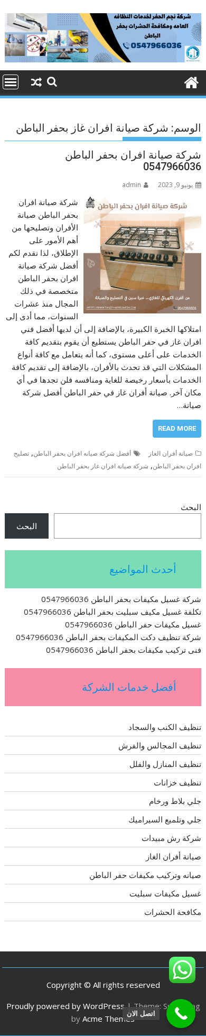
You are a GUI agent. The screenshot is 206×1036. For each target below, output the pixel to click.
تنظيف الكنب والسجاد (164, 727)
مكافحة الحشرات (172, 911)
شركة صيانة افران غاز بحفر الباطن (102, 465)
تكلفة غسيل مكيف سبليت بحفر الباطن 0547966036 (112, 611)
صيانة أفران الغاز (170, 453)
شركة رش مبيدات (171, 837)
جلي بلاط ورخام (175, 801)
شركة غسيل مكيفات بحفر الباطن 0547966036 (121, 599)
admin (131, 184)
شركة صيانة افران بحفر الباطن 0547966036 (133, 161)
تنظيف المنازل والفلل (165, 763)
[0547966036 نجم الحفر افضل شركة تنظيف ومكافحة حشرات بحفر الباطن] (191, 81)
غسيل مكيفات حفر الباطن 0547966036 (133, 624)
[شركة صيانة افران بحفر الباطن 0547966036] (142, 202)
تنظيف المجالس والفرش (159, 745)
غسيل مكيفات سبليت (165, 893)
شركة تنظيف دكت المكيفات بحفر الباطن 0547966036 (108, 637)
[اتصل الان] (180, 1013)
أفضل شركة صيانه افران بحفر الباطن (82, 453)
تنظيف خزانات (177, 782)
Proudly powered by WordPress (65, 1006)
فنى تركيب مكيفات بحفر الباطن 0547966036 (123, 649)
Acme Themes (108, 1018)
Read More (177, 428)
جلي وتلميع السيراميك (164, 819)
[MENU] (10, 82)
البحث (191, 507)
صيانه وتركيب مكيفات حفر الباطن (145, 875)
